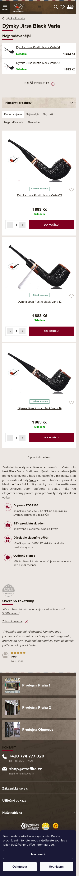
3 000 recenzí (27, 565)
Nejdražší (48, 114)
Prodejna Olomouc (37, 730)
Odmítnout (19, 867)
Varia (32, 480)
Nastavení (38, 854)
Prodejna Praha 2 (36, 707)
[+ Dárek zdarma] (39, 159)
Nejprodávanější (13, 122)
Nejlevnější (32, 114)
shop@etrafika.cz (25, 769)
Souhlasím (56, 867)
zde (51, 845)
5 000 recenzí (10, 613)
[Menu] (5, 7)
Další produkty (37, 83)
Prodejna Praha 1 (36, 685)
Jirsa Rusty (61, 476)
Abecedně (33, 122)
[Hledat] (56, 7)
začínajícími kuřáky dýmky (28, 484)
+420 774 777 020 (26, 756)
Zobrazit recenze (12, 621)
